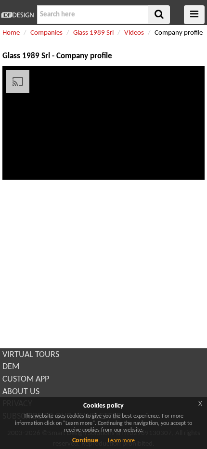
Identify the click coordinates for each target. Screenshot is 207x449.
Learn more (121, 441)
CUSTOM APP (25, 379)
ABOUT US (20, 391)
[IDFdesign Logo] (17, 15)
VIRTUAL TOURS (30, 354)
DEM (10, 366)
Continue (85, 440)
